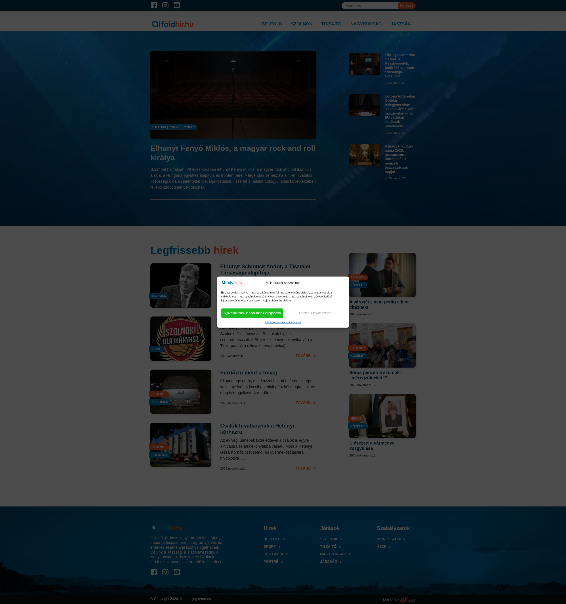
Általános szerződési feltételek (283, 322)
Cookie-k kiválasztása (315, 313)
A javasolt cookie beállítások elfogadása (252, 313)
